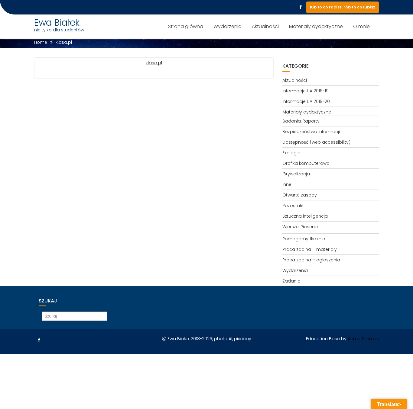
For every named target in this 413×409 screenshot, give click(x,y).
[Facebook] (300, 7)
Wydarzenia (227, 26)
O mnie (361, 26)
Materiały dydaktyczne (316, 26)
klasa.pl (154, 63)
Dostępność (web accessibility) (316, 142)
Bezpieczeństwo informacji (311, 132)
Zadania (291, 281)
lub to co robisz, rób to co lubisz (342, 7)
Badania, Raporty (301, 121)
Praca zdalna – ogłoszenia (311, 260)
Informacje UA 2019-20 (306, 101)
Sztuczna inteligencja (305, 216)
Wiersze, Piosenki (300, 227)
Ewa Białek (57, 22)
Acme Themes (363, 339)
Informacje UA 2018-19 (305, 91)
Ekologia (291, 153)
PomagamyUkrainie (303, 239)
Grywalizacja (296, 174)
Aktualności (265, 26)
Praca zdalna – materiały (309, 249)
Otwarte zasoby (299, 195)
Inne (286, 184)
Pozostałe (293, 206)
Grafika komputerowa (306, 163)
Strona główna (185, 26)
